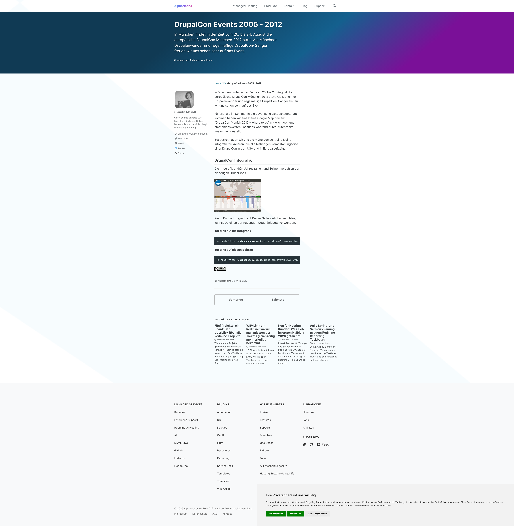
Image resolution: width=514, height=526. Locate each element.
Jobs (306, 420)
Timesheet (223, 481)
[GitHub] (311, 444)
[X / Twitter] (304, 444)
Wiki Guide (224, 488)
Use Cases (266, 442)
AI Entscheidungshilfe (273, 465)
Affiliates (308, 427)
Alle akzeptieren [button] (276, 513)
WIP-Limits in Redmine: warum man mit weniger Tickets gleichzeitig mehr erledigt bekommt (260, 334)
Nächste (278, 299)
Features (265, 420)
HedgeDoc (181, 465)
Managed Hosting (245, 6)
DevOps (222, 427)
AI (175, 435)
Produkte (270, 6)
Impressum (180, 513)
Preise (264, 412)
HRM (220, 442)
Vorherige (236, 299)
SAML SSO (181, 442)
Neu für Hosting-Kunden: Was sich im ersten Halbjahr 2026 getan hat (291, 331)
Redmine (179, 412)
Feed (325, 444)
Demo (263, 458)
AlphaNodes (183, 6)
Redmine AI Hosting (186, 427)
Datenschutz (199, 513)
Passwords (224, 450)
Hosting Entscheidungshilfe (277, 473)
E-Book (264, 450)
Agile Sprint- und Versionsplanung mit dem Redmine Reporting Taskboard (322, 332)
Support (320, 6)
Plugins (223, 404)
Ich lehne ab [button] (295, 513)
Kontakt (289, 6)
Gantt (220, 435)
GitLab (178, 450)
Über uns (308, 412)
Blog (304, 6)
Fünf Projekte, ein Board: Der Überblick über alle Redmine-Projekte (227, 331)
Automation (224, 412)
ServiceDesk (225, 465)
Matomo (179, 458)
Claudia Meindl (185, 112)
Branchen (266, 435)
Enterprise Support (186, 420)
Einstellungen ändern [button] (317, 513)
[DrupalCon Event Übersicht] (237, 195)
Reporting (223, 458)
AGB (215, 513)
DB (219, 420)
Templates (223, 473)
